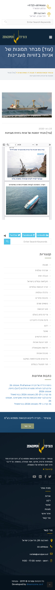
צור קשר (27, 426)
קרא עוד (48, 469)
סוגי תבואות (42, 309)
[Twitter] (49, 477)
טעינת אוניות (42, 353)
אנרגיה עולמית (41, 270)
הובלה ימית (43, 276)
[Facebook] (45, 477)
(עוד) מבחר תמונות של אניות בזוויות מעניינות (28, 132)
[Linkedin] (40, 477)
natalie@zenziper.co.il (39, 554)
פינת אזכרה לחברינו (39, 320)
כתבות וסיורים (41, 298)
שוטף (45, 331)
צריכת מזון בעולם (40, 314)
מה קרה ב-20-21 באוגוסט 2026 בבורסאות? (30, 394)
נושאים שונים (42, 303)
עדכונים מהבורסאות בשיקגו (35, 358)
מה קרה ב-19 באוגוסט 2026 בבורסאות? (32, 404)
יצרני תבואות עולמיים (38, 287)
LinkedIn (41, 235)
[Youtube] (34, 477)
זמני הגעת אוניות (40, 342)
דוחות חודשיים (41, 336)
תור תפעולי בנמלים (39, 364)
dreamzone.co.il (35, 584)
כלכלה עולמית (42, 292)
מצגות (45, 265)
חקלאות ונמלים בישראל (37, 281)
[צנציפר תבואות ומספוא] (15, 37)
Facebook (28, 235)
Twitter (14, 235)
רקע (46, 325)
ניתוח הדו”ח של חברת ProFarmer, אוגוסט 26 (30, 385)
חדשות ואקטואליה (40, 347)
